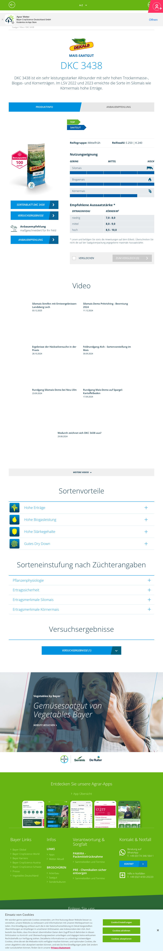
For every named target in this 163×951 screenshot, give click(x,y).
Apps (51, 854)
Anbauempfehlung (118, 106)
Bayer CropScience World (26, 853)
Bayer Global (19, 849)
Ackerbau (54, 873)
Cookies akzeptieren (121, 938)
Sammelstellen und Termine (90, 861)
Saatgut (53, 877)
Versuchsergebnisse (30, 215)
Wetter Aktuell (56, 859)
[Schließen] (2, 19)
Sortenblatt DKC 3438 (31, 204)
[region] (81, 930)
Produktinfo (44, 106)
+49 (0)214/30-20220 (141, 876)
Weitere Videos (81, 472)
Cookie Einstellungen (121, 922)
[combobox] (81, 650)
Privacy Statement (60, 947)
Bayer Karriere (20, 858)
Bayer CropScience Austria (27, 862)
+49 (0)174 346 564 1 (142, 855)
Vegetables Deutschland (25, 875)
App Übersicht (82, 794)
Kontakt (128, 863)
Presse (16, 871)
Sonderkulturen (57, 881)
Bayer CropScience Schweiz (27, 866)
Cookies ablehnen (121, 930)
